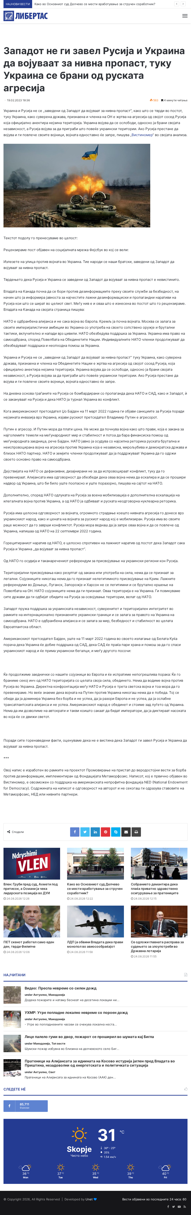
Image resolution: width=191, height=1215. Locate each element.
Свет (51, 1072)
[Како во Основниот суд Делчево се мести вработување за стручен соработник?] (95, 864)
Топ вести (58, 1043)
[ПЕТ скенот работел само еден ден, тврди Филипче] (31, 921)
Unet (89, 1199)
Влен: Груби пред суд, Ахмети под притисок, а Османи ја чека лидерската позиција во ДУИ (30, 888)
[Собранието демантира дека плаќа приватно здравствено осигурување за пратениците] (159, 864)
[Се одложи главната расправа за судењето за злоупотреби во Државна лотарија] (159, 921)
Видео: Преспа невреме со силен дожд (60, 988)
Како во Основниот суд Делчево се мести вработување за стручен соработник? (94, 4)
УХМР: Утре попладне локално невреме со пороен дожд (76, 1013)
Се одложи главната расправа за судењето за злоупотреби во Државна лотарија (157, 946)
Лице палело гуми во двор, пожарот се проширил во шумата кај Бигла (89, 1037)
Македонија (56, 994)
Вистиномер (142, 135)
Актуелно (40, 994)
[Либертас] (25, 16)
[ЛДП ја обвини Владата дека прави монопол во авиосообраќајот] (95, 921)
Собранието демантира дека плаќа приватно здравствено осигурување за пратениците (154, 888)
